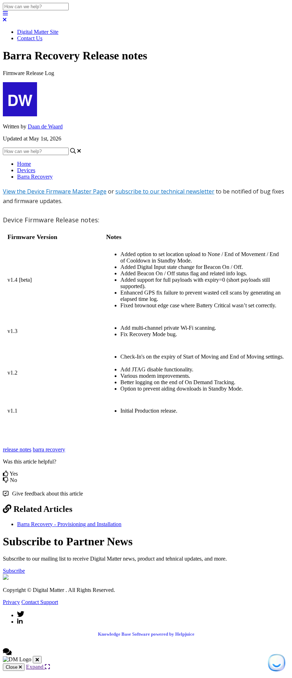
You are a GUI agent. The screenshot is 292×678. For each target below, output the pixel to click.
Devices (26, 170)
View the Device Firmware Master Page (54, 191)
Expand (35, 667)
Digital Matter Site (37, 32)
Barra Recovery (35, 177)
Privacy (11, 602)
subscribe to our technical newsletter (164, 191)
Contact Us (29, 38)
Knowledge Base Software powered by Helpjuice (146, 634)
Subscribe (14, 571)
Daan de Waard (45, 126)
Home (24, 164)
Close (12, 667)
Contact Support (39, 602)
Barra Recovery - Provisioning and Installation (69, 524)
